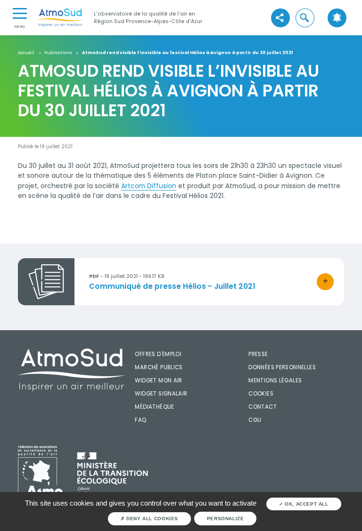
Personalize (225, 518)
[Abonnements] (337, 18)
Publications (58, 52)
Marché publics (158, 367)
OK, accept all (305, 504)
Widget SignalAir (161, 393)
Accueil (26, 52)
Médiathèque (154, 407)
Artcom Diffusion (148, 185)
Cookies (260, 393)
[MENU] (20, 12)
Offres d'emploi (158, 354)
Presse (258, 354)
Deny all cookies (151, 518)
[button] (305, 18)
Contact (262, 407)
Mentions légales (275, 380)
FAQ (140, 420)
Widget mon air (158, 380)
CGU (254, 420)
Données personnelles (282, 367)
